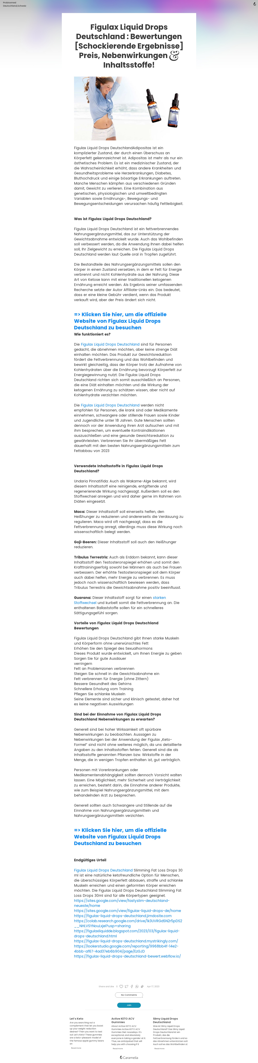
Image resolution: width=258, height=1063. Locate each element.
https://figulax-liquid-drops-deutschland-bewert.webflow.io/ (127, 956)
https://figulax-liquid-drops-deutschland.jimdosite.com (123, 915)
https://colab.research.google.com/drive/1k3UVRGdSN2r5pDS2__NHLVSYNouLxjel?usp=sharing (128, 923)
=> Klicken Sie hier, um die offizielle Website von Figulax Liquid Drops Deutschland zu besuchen (120, 321)
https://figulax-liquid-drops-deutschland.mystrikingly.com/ (126, 941)
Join (129, 1005)
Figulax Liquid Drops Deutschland (110, 344)
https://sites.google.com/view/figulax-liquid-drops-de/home (127, 910)
